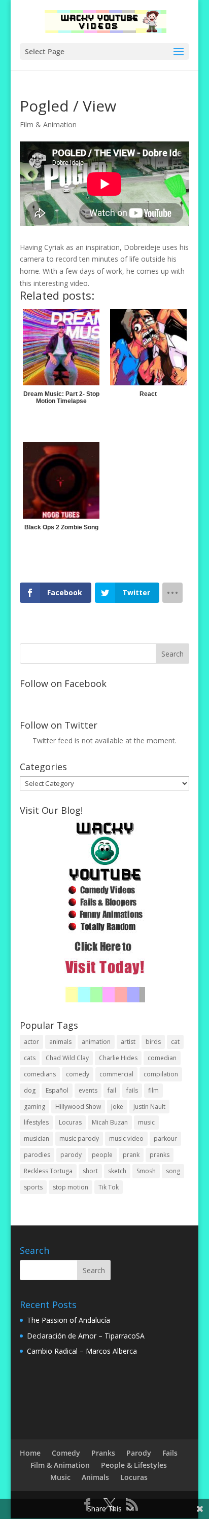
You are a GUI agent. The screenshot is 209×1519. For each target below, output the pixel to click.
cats (30, 1058)
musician (36, 1138)
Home (30, 1453)
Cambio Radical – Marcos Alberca (82, 1351)
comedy (77, 1074)
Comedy (66, 1453)
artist (128, 1041)
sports (33, 1187)
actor (31, 1041)
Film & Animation (48, 124)
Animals (95, 1477)
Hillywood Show (78, 1106)
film (153, 1090)
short (90, 1171)
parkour (165, 1138)
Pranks (103, 1453)
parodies (37, 1154)
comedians (40, 1074)
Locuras (70, 1122)
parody (71, 1154)
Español (57, 1090)
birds (153, 1041)
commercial (116, 1074)
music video (126, 1138)
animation (96, 1041)
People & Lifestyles (134, 1465)
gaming (34, 1106)
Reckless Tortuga (48, 1171)
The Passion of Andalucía (68, 1320)
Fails (170, 1453)
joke (117, 1106)
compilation (161, 1074)
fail (112, 1090)
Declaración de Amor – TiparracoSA (86, 1336)
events (88, 1090)
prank (131, 1154)
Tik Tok (108, 1187)
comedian (162, 1058)
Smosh (146, 1171)
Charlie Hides (118, 1058)
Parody (138, 1453)
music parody (79, 1138)
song (173, 1171)
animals (60, 1041)
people (102, 1154)
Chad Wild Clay (67, 1058)
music (146, 1122)
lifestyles (36, 1122)
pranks (159, 1154)
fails (132, 1090)
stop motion (70, 1187)
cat (175, 1041)
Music (60, 1477)
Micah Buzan (110, 1122)
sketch (117, 1171)
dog (30, 1090)
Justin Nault (149, 1106)
